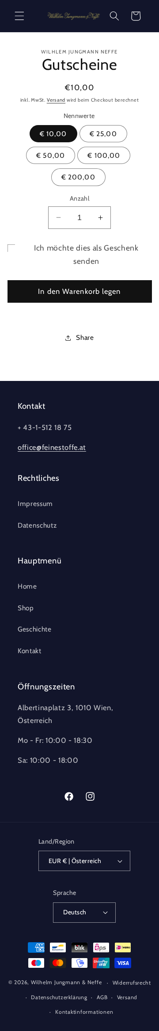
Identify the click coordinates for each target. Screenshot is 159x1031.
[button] (19, 16)
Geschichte (35, 629)
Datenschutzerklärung (59, 997)
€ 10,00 (53, 133)
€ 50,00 (50, 155)
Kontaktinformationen (84, 1011)
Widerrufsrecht (132, 982)
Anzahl (80, 198)
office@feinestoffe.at (52, 447)
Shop (26, 608)
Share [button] (85, 337)
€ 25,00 (103, 133)
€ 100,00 (103, 155)
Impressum (35, 503)
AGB (102, 997)
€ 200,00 (78, 177)
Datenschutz (37, 525)
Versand (56, 100)
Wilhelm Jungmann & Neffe (66, 982)
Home (27, 586)
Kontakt (30, 651)
